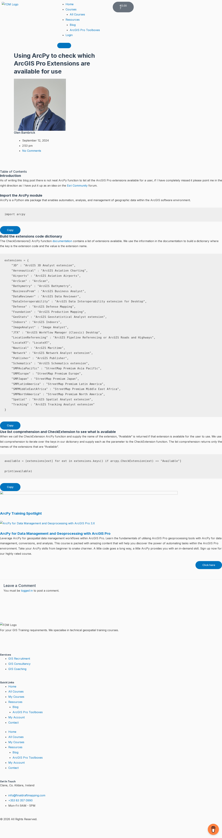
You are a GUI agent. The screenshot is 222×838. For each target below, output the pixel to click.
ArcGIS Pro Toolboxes (85, 30)
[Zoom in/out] (7, 829)
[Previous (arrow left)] (7, 835)
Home (70, 4)
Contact (13, 722)
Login (69, 35)
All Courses (77, 14)
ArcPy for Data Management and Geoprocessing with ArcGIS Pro (55, 533)
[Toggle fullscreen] (22, 829)
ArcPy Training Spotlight (21, 513)
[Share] (36, 829)
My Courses (16, 696)
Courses (71, 9)
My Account (16, 717)
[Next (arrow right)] (22, 835)
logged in (27, 590)
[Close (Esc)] (51, 829)
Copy (10, 230)
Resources (73, 19)
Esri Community (77, 185)
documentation (62, 241)
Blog (73, 25)
